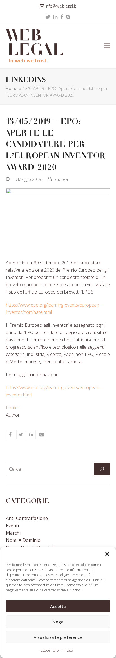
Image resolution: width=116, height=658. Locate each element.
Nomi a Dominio (23, 540)
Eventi (12, 525)
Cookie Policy (50, 650)
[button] (107, 554)
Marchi (13, 533)
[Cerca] (102, 469)
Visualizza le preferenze (58, 637)
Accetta (58, 606)
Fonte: (12, 408)
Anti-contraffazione (27, 518)
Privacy (68, 650)
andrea (61, 179)
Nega (58, 622)
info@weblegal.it (60, 6)
